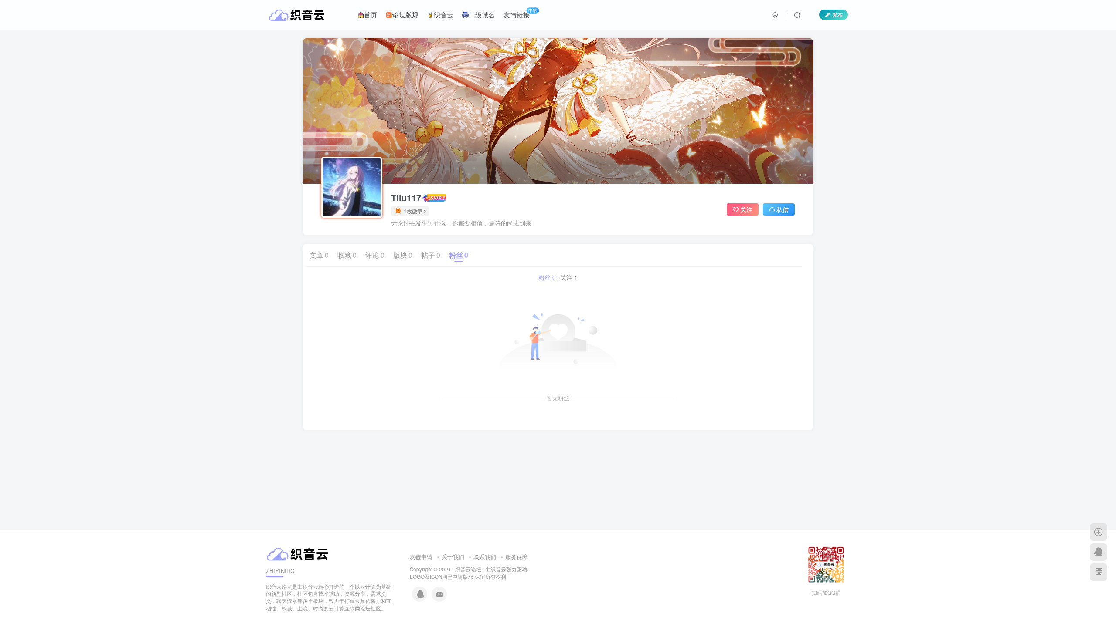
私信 (782, 209)
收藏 (347, 255)
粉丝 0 (547, 277)
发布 (837, 14)
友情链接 (520, 13)
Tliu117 (406, 198)
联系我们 (484, 557)
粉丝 (458, 255)
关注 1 (569, 277)
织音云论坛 (468, 569)
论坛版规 (405, 14)
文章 (319, 255)
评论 (374, 255)
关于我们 (453, 557)
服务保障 (516, 557)
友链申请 (421, 557)
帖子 (430, 255)
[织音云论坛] (298, 553)
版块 (402, 255)
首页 (370, 14)
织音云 (443, 14)
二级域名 (482, 14)
